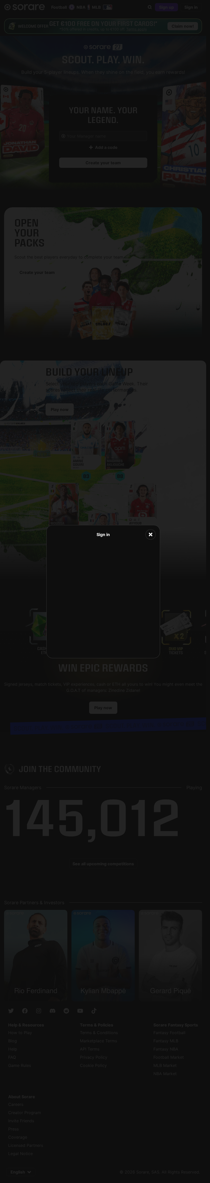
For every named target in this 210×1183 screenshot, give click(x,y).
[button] (150, 534)
